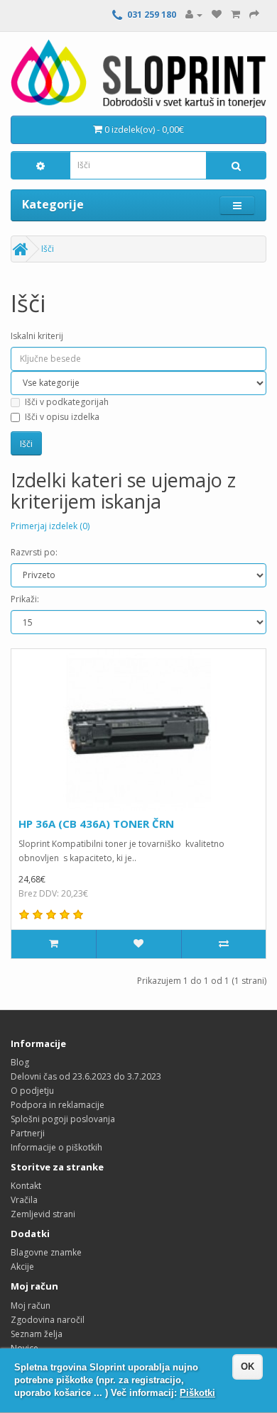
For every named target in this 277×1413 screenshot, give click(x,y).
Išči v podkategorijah (67, 402)
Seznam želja (37, 1334)
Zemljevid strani (43, 1214)
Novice (24, 1348)
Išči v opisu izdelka (62, 417)
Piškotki (197, 1392)
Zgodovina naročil (48, 1320)
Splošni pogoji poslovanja (63, 1119)
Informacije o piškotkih (56, 1147)
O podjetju (32, 1091)
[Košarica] (235, 15)
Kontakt (26, 1186)
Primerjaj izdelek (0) (50, 526)
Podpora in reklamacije (57, 1105)
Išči (47, 249)
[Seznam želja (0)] (217, 15)
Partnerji (28, 1133)
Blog (20, 1062)
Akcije (22, 1266)
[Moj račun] (193, 15)
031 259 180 (151, 15)
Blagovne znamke (46, 1252)
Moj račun (30, 1306)
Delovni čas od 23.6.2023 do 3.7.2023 (86, 1076)
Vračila (24, 1200)
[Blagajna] (254, 15)
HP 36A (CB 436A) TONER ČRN (96, 823)
